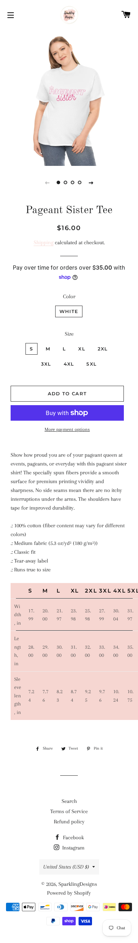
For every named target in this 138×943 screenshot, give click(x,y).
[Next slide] (91, 182)
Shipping (43, 242)
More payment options (67, 429)
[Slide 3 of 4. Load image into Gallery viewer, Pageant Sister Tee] (72, 182)
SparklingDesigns (77, 884)
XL (81, 349)
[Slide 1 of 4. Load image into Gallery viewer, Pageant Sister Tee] (58, 182)
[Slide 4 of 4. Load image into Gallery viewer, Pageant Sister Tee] (79, 182)
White (69, 311)
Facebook (73, 837)
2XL (103, 349)
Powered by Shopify (69, 893)
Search (69, 801)
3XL (46, 364)
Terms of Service (69, 811)
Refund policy (69, 821)
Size (69, 334)
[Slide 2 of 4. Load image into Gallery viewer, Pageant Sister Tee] (65, 182)
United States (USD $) (66, 867)
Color (69, 296)
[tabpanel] (69, 97)
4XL (69, 364)
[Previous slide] (47, 182)
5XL (91, 364)
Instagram (73, 848)
